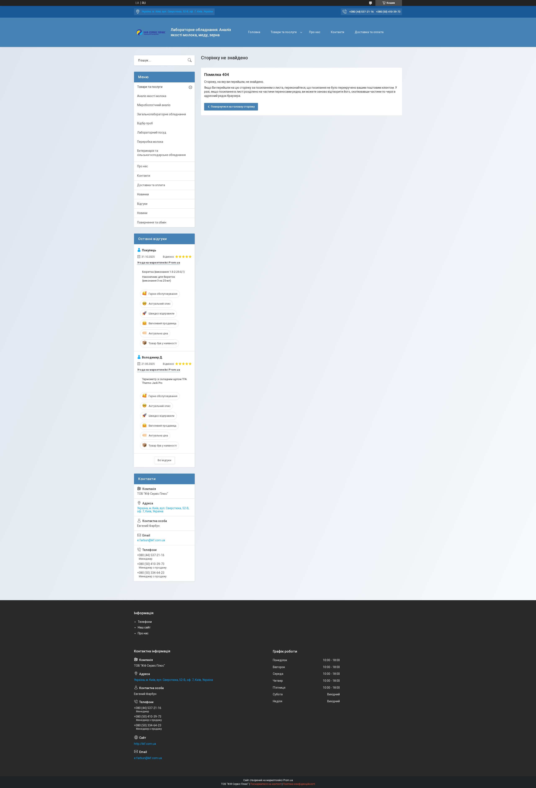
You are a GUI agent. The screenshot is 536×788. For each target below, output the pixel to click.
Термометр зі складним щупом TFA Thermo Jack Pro (164, 381)
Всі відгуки (164, 460)
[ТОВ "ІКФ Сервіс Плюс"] (151, 32)
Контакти (337, 32)
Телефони (145, 621)
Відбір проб (145, 123)
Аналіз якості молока (151, 96)
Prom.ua (288, 780)
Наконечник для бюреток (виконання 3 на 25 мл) (158, 278)
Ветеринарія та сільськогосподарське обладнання (161, 153)
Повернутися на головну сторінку (233, 106)
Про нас (314, 32)
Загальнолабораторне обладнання (161, 114)
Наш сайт (144, 627)
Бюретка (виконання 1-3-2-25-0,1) (163, 271)
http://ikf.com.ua (145, 743)
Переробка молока (150, 141)
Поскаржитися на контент (265, 784)
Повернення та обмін (151, 222)
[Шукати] (190, 60)
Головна (254, 32)
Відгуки (142, 203)
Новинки (143, 194)
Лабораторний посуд (151, 132)
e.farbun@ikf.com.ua (151, 540)
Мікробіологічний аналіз (153, 105)
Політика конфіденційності (299, 784)
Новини (142, 213)
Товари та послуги (284, 32)
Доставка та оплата (369, 32)
